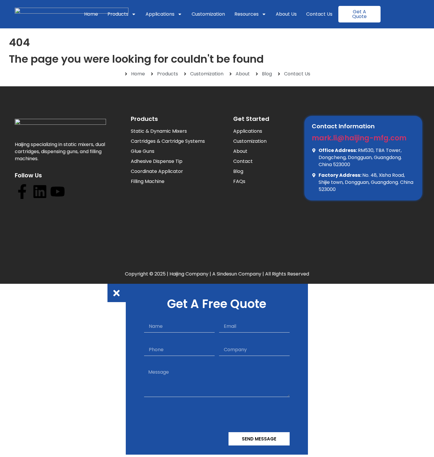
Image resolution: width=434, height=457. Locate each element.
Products (117, 14)
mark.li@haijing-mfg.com (359, 138)
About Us (286, 14)
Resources (246, 14)
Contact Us (319, 14)
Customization (208, 14)
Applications (160, 14)
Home (91, 14)
